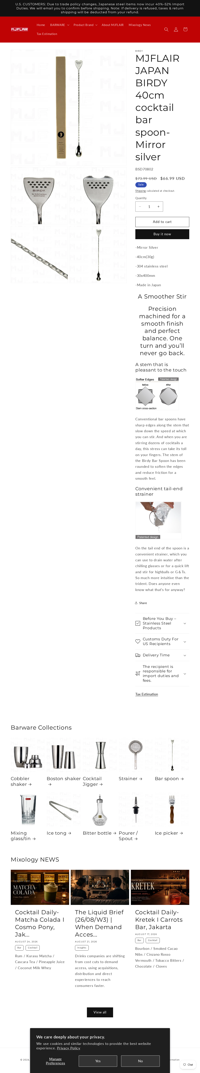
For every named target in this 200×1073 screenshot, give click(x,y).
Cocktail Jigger (92, 781)
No (140, 1061)
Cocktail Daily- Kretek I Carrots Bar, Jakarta (159, 920)
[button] (59, 24)
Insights (81, 947)
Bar (19, 947)
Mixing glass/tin (21, 835)
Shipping (140, 190)
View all (100, 1012)
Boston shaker (64, 778)
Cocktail (32, 947)
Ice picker (166, 833)
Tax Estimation (146, 694)
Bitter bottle (97, 833)
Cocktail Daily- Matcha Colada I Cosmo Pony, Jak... (39, 923)
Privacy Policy (68, 1048)
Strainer (128, 778)
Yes (98, 1061)
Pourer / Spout (128, 835)
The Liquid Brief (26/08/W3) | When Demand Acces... (99, 923)
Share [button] (143, 603)
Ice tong (56, 833)
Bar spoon (167, 778)
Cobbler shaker (20, 781)
